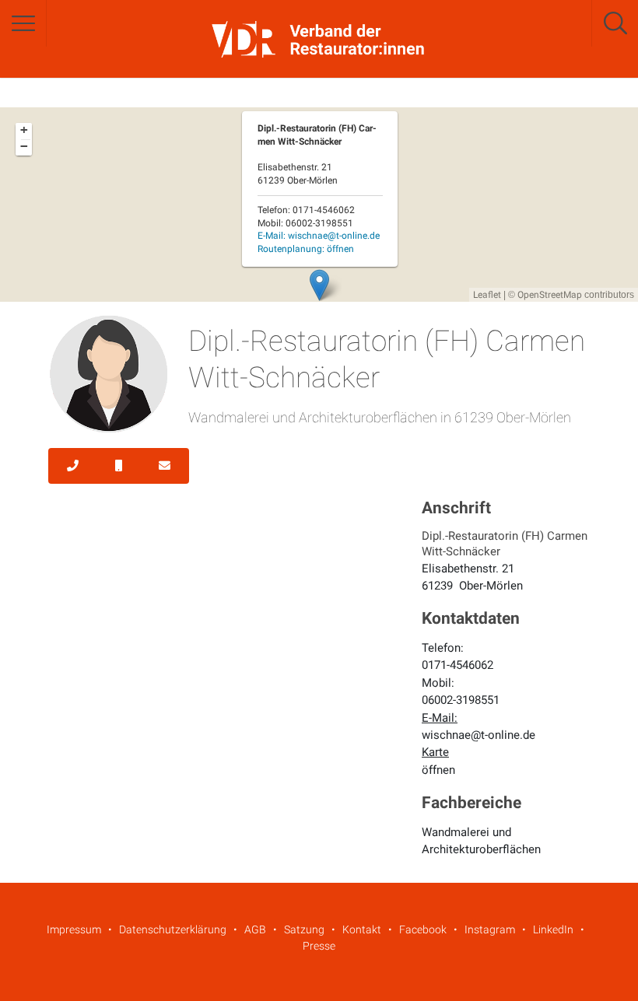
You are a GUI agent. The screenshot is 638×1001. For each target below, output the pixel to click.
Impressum (74, 929)
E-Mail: (319, 235)
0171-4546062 (457, 665)
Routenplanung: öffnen (306, 248)
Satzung (304, 929)
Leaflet (487, 294)
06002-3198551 (461, 700)
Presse (319, 946)
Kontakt (361, 929)
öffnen (438, 770)
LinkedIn (553, 929)
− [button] (24, 146)
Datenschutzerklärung (172, 929)
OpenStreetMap (549, 294)
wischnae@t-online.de (478, 735)
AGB (255, 929)
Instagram (489, 929)
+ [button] (24, 130)
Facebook (423, 929)
